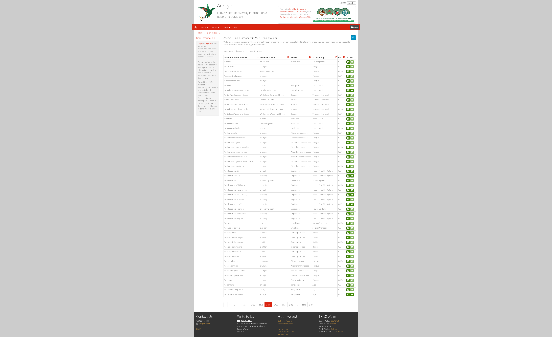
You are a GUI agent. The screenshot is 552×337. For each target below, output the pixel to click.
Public (215, 27)
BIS (334, 326)
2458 (261, 304)
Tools (226, 27)
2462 (291, 304)
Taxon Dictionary (213, 32)
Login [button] (355, 27)
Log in (200, 43)
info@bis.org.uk (204, 323)
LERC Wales (338, 331)
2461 (284, 304)
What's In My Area (285, 323)
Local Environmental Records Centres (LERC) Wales (293, 10)
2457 (253, 304)
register (209, 43)
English (351, 3)
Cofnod (334, 329)
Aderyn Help (283, 329)
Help (236, 27)
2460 (276, 304)
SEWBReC (335, 321)
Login (198, 329)
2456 (246, 304)
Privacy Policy (283, 334)
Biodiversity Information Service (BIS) (295, 17)
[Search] (353, 37)
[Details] (348, 62)
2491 (311, 304)
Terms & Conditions (286, 331)
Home (203, 27)
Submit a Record (285, 321)
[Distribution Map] (352, 90)
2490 (304, 304)
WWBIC (333, 323)
